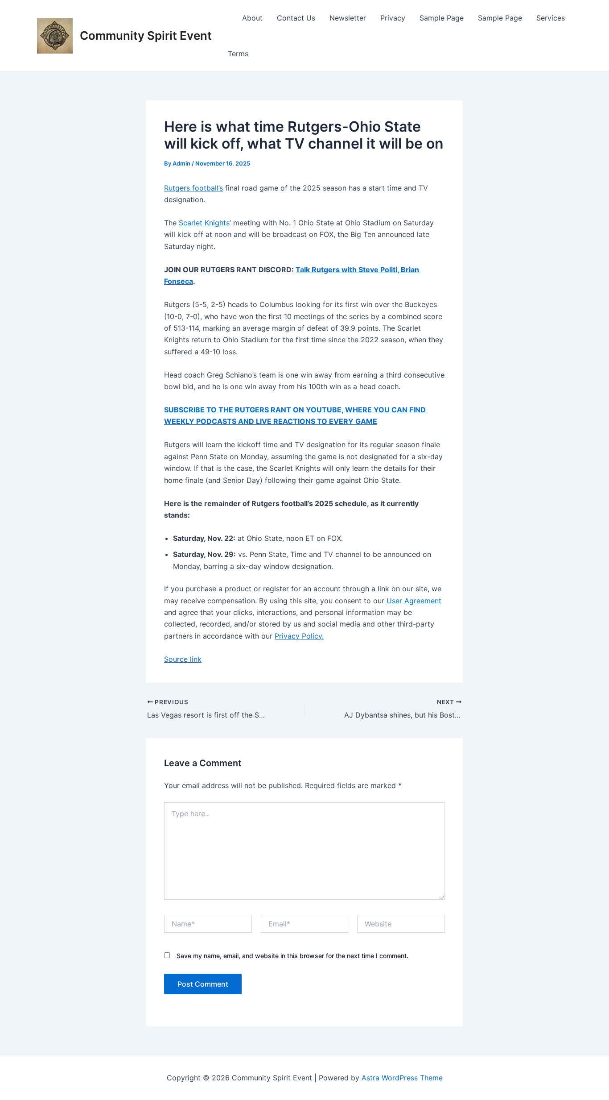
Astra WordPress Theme (402, 1077)
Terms (238, 53)
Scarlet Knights (204, 222)
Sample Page (442, 17)
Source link (183, 659)
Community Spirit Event (146, 35)
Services (550, 17)
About (252, 17)
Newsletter (347, 17)
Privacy (392, 17)
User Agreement (414, 600)
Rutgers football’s (193, 187)
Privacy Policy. (299, 635)
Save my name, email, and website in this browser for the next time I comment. (292, 955)
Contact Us (296, 17)
